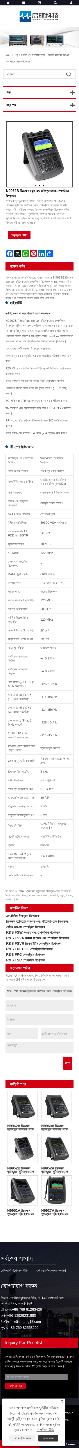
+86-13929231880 (21, 1315)
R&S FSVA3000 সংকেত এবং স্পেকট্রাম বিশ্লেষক (37, 938)
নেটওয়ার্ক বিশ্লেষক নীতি (14, 1270)
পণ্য (16, 55)
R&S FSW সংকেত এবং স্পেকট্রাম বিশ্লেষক (33, 932)
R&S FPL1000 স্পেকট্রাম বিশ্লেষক (29, 949)
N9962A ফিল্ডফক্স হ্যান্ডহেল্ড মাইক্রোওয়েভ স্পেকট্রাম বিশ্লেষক (20, 1127)
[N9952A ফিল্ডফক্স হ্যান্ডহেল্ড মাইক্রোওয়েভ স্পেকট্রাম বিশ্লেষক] (57, 1148)
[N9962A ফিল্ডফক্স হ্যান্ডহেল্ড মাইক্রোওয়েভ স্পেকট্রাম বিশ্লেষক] (22, 1106)
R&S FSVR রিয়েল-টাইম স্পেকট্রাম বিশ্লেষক (33, 943)
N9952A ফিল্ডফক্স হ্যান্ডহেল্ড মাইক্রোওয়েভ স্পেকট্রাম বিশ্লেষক (54, 1170)
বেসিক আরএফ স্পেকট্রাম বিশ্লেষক (25, 927)
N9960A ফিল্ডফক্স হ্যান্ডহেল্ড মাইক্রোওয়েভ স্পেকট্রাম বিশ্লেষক (54, 1127)
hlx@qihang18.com (26, 1321)
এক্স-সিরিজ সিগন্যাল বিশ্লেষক (22, 916)
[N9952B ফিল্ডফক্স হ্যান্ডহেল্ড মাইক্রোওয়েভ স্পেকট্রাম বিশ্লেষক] (22, 1148)
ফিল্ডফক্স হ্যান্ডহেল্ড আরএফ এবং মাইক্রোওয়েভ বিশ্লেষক (37, 921)
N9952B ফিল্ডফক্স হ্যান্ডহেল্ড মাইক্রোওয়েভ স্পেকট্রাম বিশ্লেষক (20, 1170)
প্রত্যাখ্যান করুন (22, 1438)
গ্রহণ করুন (48, 1438)
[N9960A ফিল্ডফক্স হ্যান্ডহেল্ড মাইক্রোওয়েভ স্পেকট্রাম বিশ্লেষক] (57, 1106)
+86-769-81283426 (27, 1309)
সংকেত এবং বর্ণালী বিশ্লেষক (33, 55)
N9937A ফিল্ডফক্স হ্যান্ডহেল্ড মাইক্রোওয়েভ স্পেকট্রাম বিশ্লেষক (54, 1212)
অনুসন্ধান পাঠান (19, 235)
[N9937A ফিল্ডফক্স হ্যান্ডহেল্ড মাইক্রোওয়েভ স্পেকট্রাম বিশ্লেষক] (57, 1190)
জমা (67, 1063)
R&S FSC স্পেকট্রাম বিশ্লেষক (25, 960)
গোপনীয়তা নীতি (45, 1430)
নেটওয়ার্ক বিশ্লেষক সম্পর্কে (51, 1270)
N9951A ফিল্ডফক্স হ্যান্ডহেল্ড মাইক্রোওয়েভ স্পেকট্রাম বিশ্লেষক (20, 1212)
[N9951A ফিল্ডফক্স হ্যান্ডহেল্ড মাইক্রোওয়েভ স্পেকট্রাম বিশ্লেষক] (22, 1190)
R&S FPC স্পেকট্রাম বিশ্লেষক (25, 954)
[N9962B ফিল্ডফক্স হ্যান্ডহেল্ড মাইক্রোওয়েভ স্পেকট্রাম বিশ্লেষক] (39, 154)
